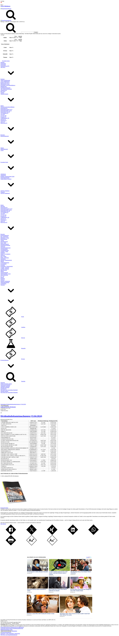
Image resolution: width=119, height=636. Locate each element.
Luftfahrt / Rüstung (5, 268)
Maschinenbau (4, 270)
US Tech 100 (3, 115)
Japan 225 (3, 121)
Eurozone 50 (3, 116)
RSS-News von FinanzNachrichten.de (9, 634)
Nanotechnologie (4, 272)
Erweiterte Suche (6, 60)
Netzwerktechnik (4, 275)
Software (2, 280)
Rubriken (3, 79)
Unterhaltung (3, 283)
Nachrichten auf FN (5, 66)
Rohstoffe (3, 278)
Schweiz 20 (3, 119)
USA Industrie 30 (4, 113)
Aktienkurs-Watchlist (5, 386)
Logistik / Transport (5, 267)
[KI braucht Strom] (14, 506)
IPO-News (3, 91)
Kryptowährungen (5, 360)
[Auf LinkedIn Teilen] (73, 534)
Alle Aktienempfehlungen (6, 89)
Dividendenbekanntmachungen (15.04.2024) (21, 416)
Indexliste (3, 206)
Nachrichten (3, 63)
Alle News (3, 67)
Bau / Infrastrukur (4, 236)
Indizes (2, 105)
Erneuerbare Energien (5, 245)
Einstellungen (3, 388)
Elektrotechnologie (5, 244)
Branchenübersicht (5, 136)
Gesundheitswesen (5, 250)
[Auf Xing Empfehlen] (52, 534)
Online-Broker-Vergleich (6, 179)
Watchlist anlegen (4, 391)
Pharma (2, 277)
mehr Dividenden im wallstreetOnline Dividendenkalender (14, 473)
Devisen (23, 359)
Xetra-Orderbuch (11, 627)
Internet (2, 261)
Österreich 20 (3, 120)
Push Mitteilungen (4, 405)
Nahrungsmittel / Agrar (6, 273)
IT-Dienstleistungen (5, 262)
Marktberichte (4, 86)
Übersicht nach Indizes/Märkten (7, 107)
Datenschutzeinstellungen (6, 631)
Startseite (2, 62)
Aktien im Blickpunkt (5, 80)
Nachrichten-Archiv (8, 629)
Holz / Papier (3, 256)
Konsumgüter (3, 263)
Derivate (23, 337)
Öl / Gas (2, 276)
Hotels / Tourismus (5, 257)
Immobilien (3, 259)
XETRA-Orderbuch (5, 190)
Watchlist (23, 381)
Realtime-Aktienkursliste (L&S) (7, 176)
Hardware (3, 255)
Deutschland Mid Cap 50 (6, 110)
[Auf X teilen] (31, 534)
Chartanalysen (4, 90)
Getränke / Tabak (4, 251)
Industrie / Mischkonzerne (6, 260)
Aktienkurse (3, 174)
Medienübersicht (4, 149)
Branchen (3, 134)
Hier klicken (3, 523)
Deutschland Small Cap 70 (6, 109)
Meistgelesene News (5, 84)
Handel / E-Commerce (5, 254)
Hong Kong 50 (4, 123)
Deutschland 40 (4, 108)
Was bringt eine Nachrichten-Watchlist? (9, 390)
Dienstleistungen (4, 241)
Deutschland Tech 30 (5, 112)
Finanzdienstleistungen (5, 247)
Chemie (2, 240)
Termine (2, 92)
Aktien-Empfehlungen (14, 628)
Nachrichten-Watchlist (5, 385)
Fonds (22, 316)
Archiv (2, 150)
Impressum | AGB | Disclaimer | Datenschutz (10, 633)
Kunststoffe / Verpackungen (7, 266)
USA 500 (3, 114)
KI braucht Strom (4, 507)
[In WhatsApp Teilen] (93, 534)
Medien (2, 148)
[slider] (3, 411)
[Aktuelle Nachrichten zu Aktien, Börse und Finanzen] (6, 8)
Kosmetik (3, 265)
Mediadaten (14, 631)
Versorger (3, 284)
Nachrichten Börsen (5, 628)
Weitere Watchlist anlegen (6, 383)
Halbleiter (3, 252)
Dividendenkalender (5, 177)
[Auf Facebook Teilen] (11, 534)
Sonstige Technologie (5, 281)
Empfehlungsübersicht (5, 87)
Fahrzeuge (3, 246)
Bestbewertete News (5, 82)
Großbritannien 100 (5, 118)
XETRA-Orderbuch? (5, 193)
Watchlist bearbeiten (5, 387)
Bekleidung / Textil (5, 237)
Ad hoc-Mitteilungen (5, 6)
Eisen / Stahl (3, 242)
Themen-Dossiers (4, 94)
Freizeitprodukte (4, 249)
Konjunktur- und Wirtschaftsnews (8, 85)
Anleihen (23, 327)
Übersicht (3, 192)
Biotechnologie (4, 239)
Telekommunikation (5, 282)
